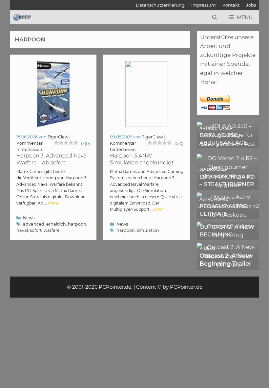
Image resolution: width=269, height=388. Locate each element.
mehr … (55, 203)
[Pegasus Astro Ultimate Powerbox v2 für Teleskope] (228, 214)
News (28, 217)
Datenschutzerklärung (160, 5)
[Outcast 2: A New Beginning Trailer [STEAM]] (228, 265)
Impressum (203, 5)
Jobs (251, 5)
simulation (148, 230)
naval (22, 230)
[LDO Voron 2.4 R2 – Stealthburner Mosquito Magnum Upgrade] (228, 185)
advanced (33, 224)
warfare (52, 230)
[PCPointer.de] (22, 17)
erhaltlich (56, 224)
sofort (36, 230)
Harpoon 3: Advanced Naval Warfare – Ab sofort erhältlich (52, 163)
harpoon (77, 224)
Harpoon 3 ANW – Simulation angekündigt (142, 159)
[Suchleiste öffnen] (214, 17)
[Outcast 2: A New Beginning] (228, 235)
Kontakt (230, 5)
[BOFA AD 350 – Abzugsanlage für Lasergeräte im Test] (228, 143)
